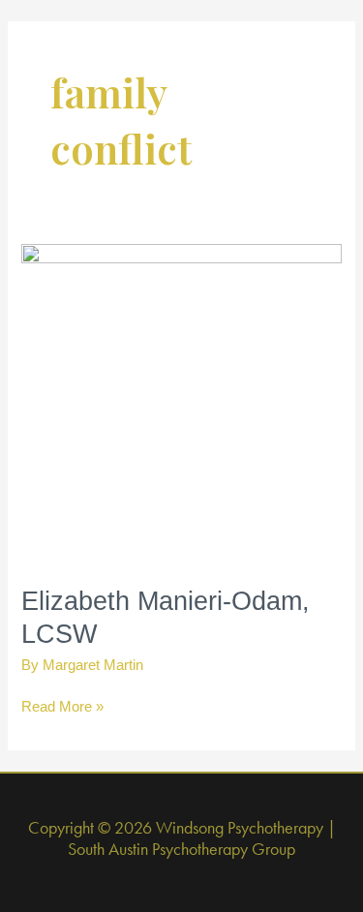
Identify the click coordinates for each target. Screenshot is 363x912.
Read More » (62, 708)
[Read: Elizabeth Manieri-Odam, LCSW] (181, 402)
